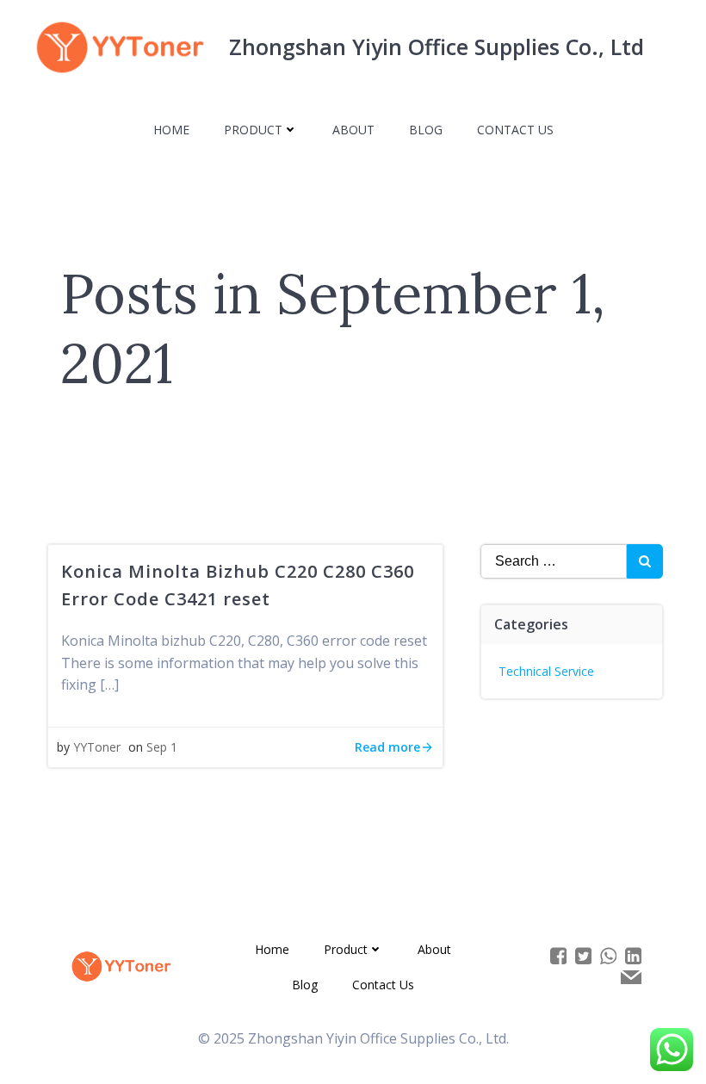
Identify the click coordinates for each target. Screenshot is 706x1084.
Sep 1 (161, 747)
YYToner (97, 747)
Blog (426, 129)
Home (171, 129)
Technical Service (546, 671)
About (353, 129)
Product (253, 129)
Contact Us (515, 129)
